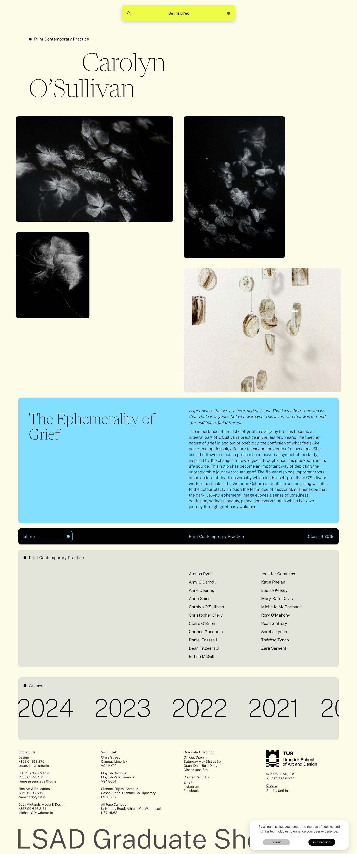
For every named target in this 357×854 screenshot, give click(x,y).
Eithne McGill (201, 656)
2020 (323, 708)
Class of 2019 (320, 536)
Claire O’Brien (202, 623)
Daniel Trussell (203, 639)
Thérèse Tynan (275, 639)
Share (38, 535)
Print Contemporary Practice (61, 39)
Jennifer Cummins (278, 573)
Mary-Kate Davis (277, 598)
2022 (174, 708)
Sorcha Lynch (274, 631)
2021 (248, 708)
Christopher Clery (206, 615)
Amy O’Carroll (202, 582)
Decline (276, 842)
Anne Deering (201, 590)
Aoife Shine (200, 598)
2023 (97, 708)
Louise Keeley (274, 590)
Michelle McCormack (281, 606)
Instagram (191, 786)
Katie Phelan (273, 582)
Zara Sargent (273, 648)
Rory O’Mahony (275, 615)
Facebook (191, 791)
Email (188, 782)
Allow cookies (322, 842)
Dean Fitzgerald (204, 648)
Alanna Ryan (201, 573)
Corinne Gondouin (206, 631)
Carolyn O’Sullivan (206, 606)
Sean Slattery (274, 623)
